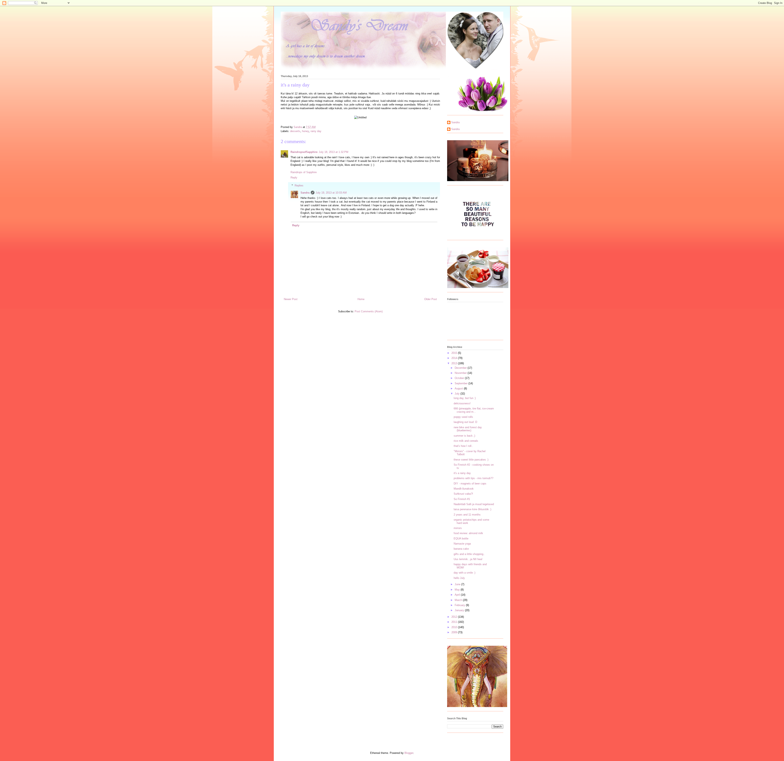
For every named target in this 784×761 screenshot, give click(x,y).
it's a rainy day (462, 473)
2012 (454, 616)
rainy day (316, 131)
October (460, 378)
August (459, 388)
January (460, 610)
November (461, 372)
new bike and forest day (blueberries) (468, 429)
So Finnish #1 (462, 499)
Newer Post (290, 299)
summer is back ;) (464, 435)
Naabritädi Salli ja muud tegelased (474, 504)
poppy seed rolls (463, 416)
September (461, 383)
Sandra (305, 192)
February (460, 605)
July (457, 393)
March (459, 600)
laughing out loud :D (465, 422)
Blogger (408, 752)
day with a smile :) (464, 572)
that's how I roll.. (463, 445)
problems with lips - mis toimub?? (473, 478)
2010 (454, 627)
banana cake (461, 548)
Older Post (430, 299)
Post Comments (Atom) (369, 311)
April (458, 594)
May (458, 589)
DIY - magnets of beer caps (470, 483)
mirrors (458, 528)
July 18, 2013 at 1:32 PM (333, 152)
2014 (454, 358)
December (461, 367)
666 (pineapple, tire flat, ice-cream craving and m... (474, 410)
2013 (454, 363)
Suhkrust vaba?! (463, 493)
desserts (295, 131)
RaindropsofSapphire (304, 152)
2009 (454, 632)
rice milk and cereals (466, 440)
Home (360, 299)
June (458, 584)
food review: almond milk (468, 533)
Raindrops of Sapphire (304, 172)
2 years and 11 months (467, 514)
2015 (454, 352)
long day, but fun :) (465, 398)
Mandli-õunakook (464, 488)
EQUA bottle (461, 538)
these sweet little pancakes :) (471, 459)
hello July (459, 577)
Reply (294, 177)
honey (305, 131)
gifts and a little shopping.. (469, 554)
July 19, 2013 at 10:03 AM (331, 192)
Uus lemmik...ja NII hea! (468, 559)
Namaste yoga (462, 543)
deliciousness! (462, 403)
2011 (454, 621)
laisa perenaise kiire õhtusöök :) (472, 509)
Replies (299, 185)
